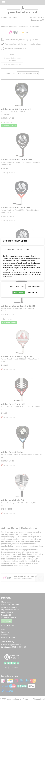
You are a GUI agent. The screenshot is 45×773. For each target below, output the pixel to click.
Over (27, 249)
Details (19, 249)
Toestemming (9, 249)
